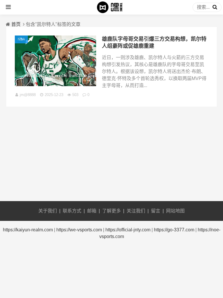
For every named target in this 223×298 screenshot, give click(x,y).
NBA (21, 39)
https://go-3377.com (174, 229)
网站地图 (175, 210)
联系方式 (72, 210)
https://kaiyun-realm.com (28, 229)
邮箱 (91, 210)
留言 (155, 210)
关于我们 (47, 210)
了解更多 (111, 210)
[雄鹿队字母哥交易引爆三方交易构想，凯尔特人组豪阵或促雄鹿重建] (55, 84)
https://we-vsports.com (79, 229)
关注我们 (136, 210)
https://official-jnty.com (127, 229)
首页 (16, 24)
